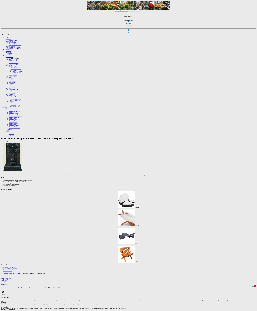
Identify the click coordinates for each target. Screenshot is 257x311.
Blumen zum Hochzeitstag (14, 111)
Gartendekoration (9, 65)
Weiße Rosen (11, 135)
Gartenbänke (11, 78)
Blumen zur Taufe (12, 118)
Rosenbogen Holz (12, 73)
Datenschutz (8, 273)
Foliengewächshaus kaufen (14, 58)
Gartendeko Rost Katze (16, 69)
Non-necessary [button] (4, 306)
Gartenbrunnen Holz (13, 93)
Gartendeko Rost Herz (16, 67)
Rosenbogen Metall (13, 75)
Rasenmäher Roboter (15, 105)
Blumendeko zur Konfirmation (15, 116)
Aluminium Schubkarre (13, 63)
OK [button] (59, 287)
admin (9, 141)
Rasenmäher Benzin (15, 104)
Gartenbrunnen (9, 88)
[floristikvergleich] (128, 9)
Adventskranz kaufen (7, 271)
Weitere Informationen (65, 287)
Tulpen (7, 130)
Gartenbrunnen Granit (13, 89)
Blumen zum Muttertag (13, 112)
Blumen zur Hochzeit (13, 113)
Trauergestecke (9, 53)
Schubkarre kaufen (10, 61)
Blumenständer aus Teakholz (9, 267)
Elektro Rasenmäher (15, 102)
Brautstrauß (8, 39)
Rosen (7, 131)
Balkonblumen (4, 284)
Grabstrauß (8, 52)
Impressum (3, 273)
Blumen (5, 107)
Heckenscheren (12, 95)
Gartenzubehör (6, 55)
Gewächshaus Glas (13, 59)
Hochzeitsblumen (7, 37)
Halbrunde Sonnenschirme (6, 277)
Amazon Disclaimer (16, 273)
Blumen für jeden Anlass (11, 108)
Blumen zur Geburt (13, 119)
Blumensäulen (4, 281)
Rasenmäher (11, 101)
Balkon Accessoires (5, 279)
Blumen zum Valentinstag (14, 110)
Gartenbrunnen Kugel (13, 90)
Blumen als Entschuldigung (14, 128)
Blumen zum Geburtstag (14, 120)
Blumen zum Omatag (13, 126)
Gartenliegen (11, 79)
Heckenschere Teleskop (16, 100)
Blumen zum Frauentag (13, 123)
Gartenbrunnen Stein (13, 91)
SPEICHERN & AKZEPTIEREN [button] (8, 309)
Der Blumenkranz (12, 42)
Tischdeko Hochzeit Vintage (15, 48)
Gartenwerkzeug (9, 94)
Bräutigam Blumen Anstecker (15, 45)
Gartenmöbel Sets (12, 81)
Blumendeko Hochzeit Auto (14, 43)
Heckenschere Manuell (16, 99)
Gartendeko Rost (12, 66)
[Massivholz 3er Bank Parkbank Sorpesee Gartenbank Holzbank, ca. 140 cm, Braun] (126, 262)
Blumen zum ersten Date (14, 114)
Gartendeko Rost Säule (16, 72)
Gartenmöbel (8, 77)
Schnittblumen (9, 129)
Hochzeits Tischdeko (10, 46)
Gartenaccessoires (4, 283)
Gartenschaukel (12, 82)
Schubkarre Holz (12, 76)
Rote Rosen (11, 132)
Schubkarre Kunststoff (13, 64)
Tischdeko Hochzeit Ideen (14, 47)
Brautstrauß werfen (13, 40)
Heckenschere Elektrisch (16, 97)
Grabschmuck (9, 54)
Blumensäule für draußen (8, 269)
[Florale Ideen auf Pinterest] (255, 286)
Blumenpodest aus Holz (6, 278)
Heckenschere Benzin (15, 96)
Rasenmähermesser (15, 106)
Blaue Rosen (11, 134)
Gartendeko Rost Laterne (16, 71)
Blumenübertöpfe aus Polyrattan (10, 268)
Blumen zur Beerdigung (14, 125)
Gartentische (11, 84)
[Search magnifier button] (128, 13)
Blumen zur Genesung (13, 122)
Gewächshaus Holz (13, 60)
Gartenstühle (11, 83)
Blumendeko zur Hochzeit (11, 41)
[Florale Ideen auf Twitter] (253, 286)
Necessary (4, 302)
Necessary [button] (3, 301)
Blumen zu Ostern (12, 124)
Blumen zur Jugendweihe (14, 117)
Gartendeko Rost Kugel (16, 70)
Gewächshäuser (9, 57)
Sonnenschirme (12, 87)
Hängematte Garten (13, 85)
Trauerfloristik (6, 49)
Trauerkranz (8, 51)
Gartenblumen (4, 280)
